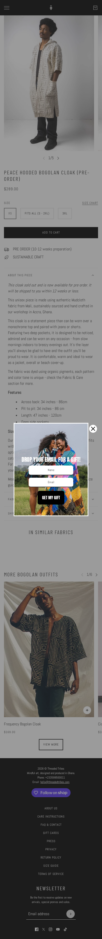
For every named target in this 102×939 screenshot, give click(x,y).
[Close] (93, 429)
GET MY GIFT (51, 498)
